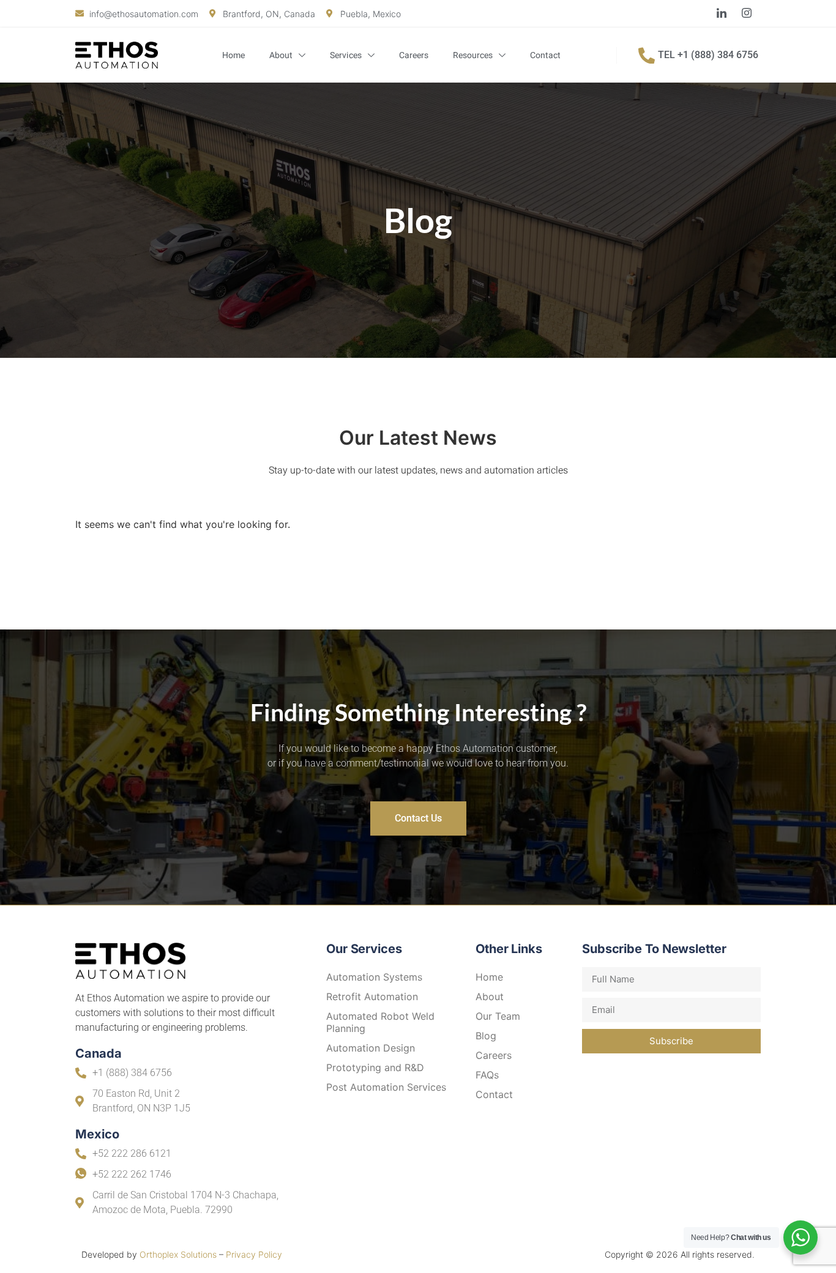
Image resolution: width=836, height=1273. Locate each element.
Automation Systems (374, 977)
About (281, 55)
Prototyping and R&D (375, 1067)
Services (346, 55)
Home (233, 55)
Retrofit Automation (372, 996)
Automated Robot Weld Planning (380, 1022)
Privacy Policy (254, 1254)
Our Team (498, 1016)
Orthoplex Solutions (178, 1254)
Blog (486, 1036)
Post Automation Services (386, 1087)
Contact (545, 55)
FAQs (487, 1075)
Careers (413, 55)
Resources (473, 55)
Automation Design (370, 1048)
